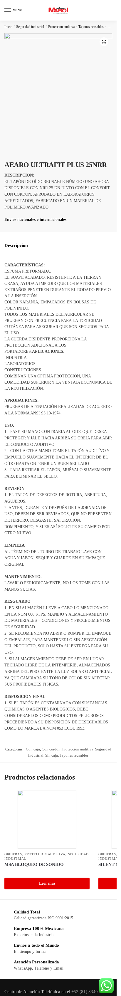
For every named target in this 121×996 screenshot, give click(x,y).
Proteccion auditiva (61, 27)
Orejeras (13, 854)
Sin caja (51, 755)
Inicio (8, 27)
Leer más (47, 883)
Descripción (16, 245)
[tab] (58, 245)
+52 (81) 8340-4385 (90, 991)
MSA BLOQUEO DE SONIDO (34, 864)
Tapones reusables (91, 27)
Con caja (33, 749)
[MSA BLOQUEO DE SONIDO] (47, 819)
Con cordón (51, 749)
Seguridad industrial (30, 27)
